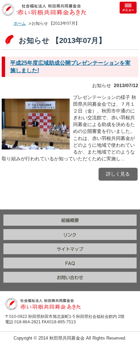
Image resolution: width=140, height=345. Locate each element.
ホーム (20, 23)
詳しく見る (118, 174)
